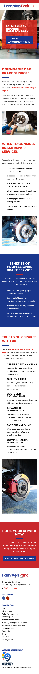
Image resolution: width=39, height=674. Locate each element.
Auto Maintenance (10, 614)
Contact (5, 637)
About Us (6, 631)
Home (4, 608)
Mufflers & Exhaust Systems (13, 625)
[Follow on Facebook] (3, 598)
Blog (4, 634)
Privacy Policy (7, 639)
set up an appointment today (19, 40)
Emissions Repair (9, 628)
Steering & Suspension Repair (14, 622)
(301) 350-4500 (10, 588)
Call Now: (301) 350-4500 (19, 558)
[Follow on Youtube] (7, 598)
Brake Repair (7, 617)
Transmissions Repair (11, 619)
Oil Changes (7, 611)
